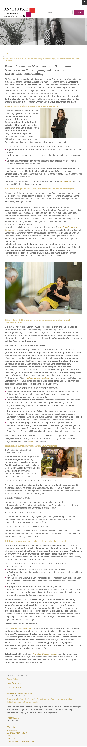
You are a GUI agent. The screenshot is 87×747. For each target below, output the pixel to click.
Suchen (79, 12)
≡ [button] (84, 2)
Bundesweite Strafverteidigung (20, 741)
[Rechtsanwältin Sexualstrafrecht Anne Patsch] (19, 9)
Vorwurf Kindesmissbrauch (21, 628)
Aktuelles (11, 738)
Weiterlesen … (14, 718)
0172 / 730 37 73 (14, 683)
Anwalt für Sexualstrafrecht (44, 654)
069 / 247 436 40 (14, 688)
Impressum (12, 730)
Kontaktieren (66, 181)
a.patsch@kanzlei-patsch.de (19, 693)
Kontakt (31, 441)
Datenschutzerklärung (17, 733)
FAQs (9, 736)
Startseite (11, 727)
